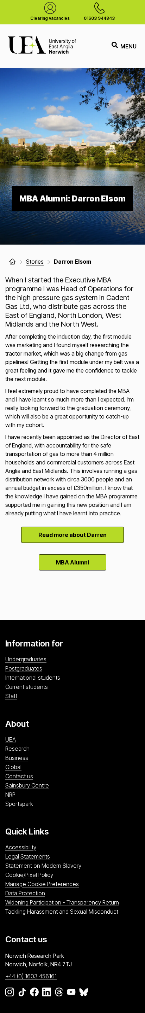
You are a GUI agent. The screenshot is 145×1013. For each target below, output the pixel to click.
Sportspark (19, 803)
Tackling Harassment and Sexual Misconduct (61, 911)
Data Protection (25, 893)
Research (17, 748)
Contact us (19, 776)
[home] (12, 261)
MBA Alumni (72, 562)
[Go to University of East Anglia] (42, 46)
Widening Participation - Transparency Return (62, 902)
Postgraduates (23, 668)
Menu (128, 46)
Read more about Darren (72, 534)
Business (16, 757)
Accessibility (20, 847)
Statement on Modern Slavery (43, 865)
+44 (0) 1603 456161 (31, 976)
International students (32, 677)
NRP (10, 794)
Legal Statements (27, 856)
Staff (11, 695)
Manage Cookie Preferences (42, 884)
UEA (10, 739)
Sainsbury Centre (27, 785)
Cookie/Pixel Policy (29, 874)
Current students (26, 686)
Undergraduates (25, 659)
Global (13, 767)
